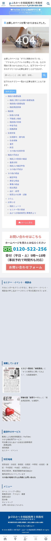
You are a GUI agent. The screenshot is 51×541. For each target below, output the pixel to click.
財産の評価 (14, 115)
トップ (46, 536)
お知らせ (11, 202)
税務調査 (13, 129)
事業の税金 (14, 184)
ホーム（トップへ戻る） (12, 491)
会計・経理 (14, 191)
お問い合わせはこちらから (12, 505)
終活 (11, 147)
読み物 (4, 499)
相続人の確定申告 (17, 166)
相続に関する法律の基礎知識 (22, 100)
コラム (10, 199)
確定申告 (13, 177)
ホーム (5, 536)
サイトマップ (7, 502)
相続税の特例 (15, 122)
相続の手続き (13, 155)
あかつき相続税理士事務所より (23, 213)
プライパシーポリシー (25, 526)
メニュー (35, 536)
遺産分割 (13, 162)
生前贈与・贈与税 (17, 137)
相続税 (10, 111)
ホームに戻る (26, 223)
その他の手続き (16, 169)
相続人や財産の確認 (18, 159)
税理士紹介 (6, 497)
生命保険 (13, 140)
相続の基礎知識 (14, 96)
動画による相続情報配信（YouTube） (17, 437)
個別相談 (5, 448)
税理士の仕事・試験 (18, 195)
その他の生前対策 (17, 151)
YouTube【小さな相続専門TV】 (26, 10)
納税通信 (38, 368)
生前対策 (11, 133)
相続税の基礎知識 (17, 104)
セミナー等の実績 (17, 210)
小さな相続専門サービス (12, 439)
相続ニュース (15, 206)
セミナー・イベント (10, 450)
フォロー (25, 536)
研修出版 (24, 397)
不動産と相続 (15, 119)
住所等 (15, 536)
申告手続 (13, 126)
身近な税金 (14, 181)
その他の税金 (13, 173)
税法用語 (13, 188)
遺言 (11, 144)
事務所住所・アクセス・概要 (13, 494)
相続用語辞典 (15, 107)
